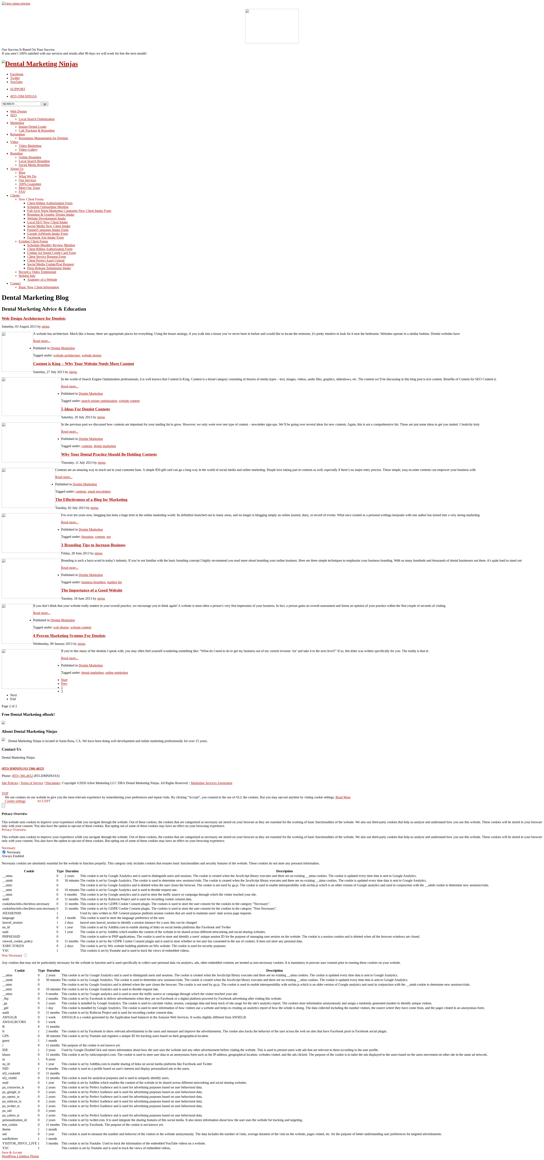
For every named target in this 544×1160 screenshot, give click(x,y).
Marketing (17, 123)
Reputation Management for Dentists (43, 138)
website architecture (66, 355)
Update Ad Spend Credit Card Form (51, 253)
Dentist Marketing (63, 348)
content (100, 536)
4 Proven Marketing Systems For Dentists (69, 635)
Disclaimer (52, 783)
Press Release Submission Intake (49, 268)
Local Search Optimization (37, 119)
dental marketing (105, 446)
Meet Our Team (29, 188)
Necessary (14, 852)
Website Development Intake (46, 218)
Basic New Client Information (39, 287)
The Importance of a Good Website (91, 590)
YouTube (16, 82)
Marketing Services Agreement (211, 783)
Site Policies (10, 783)
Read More (343, 797)
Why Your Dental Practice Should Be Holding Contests (109, 454)
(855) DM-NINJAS (23, 96)
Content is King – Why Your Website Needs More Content (83, 363)
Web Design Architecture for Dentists (33, 318)
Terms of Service (31, 783)
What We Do (27, 176)
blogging (87, 536)
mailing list (114, 582)
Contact (15, 283)
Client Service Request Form (46, 256)
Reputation (17, 134)
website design (91, 355)
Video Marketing (30, 146)
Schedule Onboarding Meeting (47, 207)
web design (61, 627)
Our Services (27, 180)
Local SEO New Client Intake (47, 222)
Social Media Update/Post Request (50, 264)
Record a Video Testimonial (37, 272)
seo (108, 536)
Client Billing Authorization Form (49, 203)
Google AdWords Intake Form (47, 233)
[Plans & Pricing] (16, 3)
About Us (16, 169)
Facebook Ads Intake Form (45, 237)
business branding (93, 582)
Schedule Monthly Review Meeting (51, 245)
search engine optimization (99, 401)
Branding (16, 153)
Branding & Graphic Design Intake (50, 214)
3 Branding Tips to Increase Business (93, 545)
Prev (64, 683)
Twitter (15, 78)
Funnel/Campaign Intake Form (47, 230)
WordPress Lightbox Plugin (20, 1156)
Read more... (41, 341)
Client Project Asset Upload (45, 260)
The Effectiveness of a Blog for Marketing (91, 499)
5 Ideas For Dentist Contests (85, 409)
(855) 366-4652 (22, 776)
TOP (5, 793)
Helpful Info (27, 276)
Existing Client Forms (33, 241)
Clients (15, 195)
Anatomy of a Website (42, 279)
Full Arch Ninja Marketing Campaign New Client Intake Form (69, 211)
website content (129, 401)
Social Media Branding (34, 165)
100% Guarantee (30, 184)
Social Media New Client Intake (48, 226)
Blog (22, 172)
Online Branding (30, 157)
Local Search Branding (34, 161)
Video (14, 142)
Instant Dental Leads (32, 126)
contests (86, 446)
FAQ (22, 191)
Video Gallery (28, 149)
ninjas (46, 326)
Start (64, 680)
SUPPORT (17, 89)
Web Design (18, 111)
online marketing (116, 672)
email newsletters (99, 491)
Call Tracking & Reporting (37, 130)
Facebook (16, 74)
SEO (13, 115)
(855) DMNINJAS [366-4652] (23, 768)
